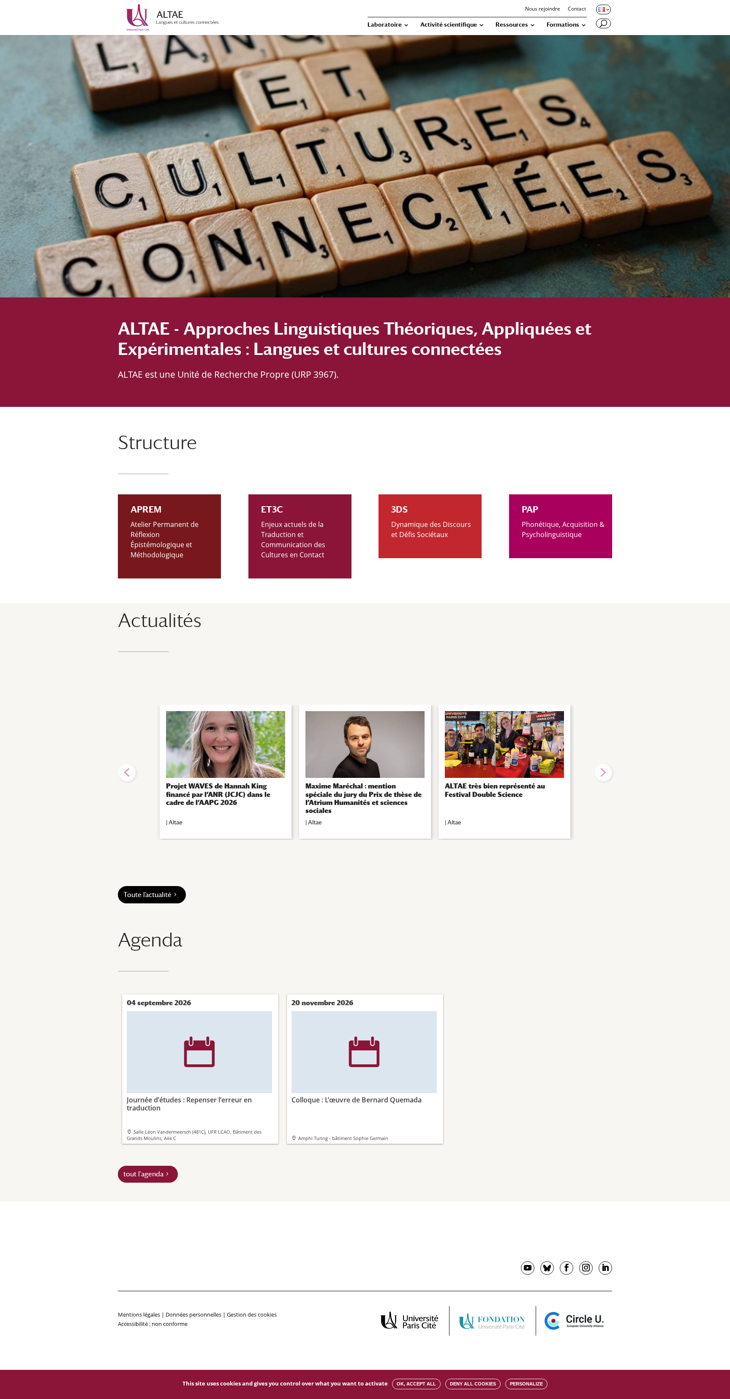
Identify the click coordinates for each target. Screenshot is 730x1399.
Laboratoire (385, 25)
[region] (365, 772)
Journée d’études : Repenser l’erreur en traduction (189, 1074)
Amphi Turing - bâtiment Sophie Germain (343, 1138)
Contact (577, 9)
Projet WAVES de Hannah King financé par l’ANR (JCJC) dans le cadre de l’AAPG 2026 (218, 794)
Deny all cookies (473, 1383)
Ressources (512, 25)
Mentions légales (139, 1314)
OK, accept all (416, 1383)
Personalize (526, 1383)
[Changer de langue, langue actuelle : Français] (603, 9)
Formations (563, 25)
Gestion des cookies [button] (252, 1314)
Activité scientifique (448, 25)
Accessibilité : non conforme (153, 1324)
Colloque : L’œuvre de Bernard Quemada (356, 1070)
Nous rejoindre (542, 9)
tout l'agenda (143, 1174)
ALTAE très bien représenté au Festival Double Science (495, 790)
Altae (175, 822)
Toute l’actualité (147, 895)
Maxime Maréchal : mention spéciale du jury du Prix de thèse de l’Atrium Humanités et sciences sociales (363, 798)
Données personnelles (193, 1314)
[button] (127, 772)
